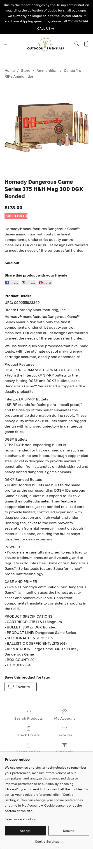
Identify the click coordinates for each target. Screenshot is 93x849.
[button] (46, 44)
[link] (46, 28)
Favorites (64, 735)
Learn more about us (20, 819)
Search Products (28, 718)
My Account (64, 718)
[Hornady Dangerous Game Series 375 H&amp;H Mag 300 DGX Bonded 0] (46, 127)
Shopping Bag (28, 751)
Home (10, 70)
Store (25, 70)
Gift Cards (64, 751)
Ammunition (47, 70)
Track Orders (29, 735)
